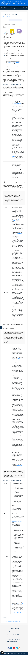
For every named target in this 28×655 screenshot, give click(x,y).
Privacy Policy (22, 653)
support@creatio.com (13, 644)
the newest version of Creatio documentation (13, 4)
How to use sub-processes (8, 619)
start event (17, 103)
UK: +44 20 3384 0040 (14, 637)
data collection (21, 52)
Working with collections (17, 318)
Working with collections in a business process (12, 621)
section (18, 278)
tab (13, 474)
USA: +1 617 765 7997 (14, 634)
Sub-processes (5, 10)
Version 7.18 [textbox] (6, 16)
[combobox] (7, 17)
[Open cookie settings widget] (2, 652)
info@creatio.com (13, 641)
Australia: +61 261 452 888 (15, 639)
